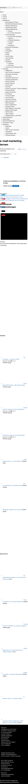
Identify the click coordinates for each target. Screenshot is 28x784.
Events (5, 17)
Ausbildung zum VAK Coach (8, 729)
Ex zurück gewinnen (6, 732)
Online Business (10, 35)
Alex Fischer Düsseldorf (12, 72)
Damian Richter (10, 81)
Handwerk (8, 61)
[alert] (14, 228)
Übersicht (3, 727)
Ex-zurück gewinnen (14, 33)
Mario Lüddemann (11, 105)
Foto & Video (9, 56)
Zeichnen (11, 65)
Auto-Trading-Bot (6, 743)
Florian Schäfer (10, 96)
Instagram (11, 45)
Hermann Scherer (10, 99)
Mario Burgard (9, 103)
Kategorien (6, 20)
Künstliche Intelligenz (11, 47)
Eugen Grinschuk (10, 92)
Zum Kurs (16, 186)
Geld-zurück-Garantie (12, 130)
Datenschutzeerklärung (7, 774)
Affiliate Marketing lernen (8, 753)
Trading (7, 49)
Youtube (10, 42)
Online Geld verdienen (15, 36)
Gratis (7, 128)
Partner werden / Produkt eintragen (10, 756)
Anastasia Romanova (11, 78)
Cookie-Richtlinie (5, 776)
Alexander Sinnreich (11, 74)
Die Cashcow (4, 739)
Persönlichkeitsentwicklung (13, 24)
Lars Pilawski (9, 97)
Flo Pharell (8, 94)
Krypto (7, 52)
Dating (10, 31)
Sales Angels (9, 113)
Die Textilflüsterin (5, 770)
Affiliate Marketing (14, 40)
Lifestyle (10, 63)
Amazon (10, 38)
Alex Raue (8, 76)
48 (23, 149)
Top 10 (5, 18)
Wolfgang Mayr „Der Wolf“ (13, 115)
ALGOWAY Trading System (8, 730)
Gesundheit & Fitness (11, 22)
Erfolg (7, 54)
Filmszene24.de (5, 763)
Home (4, 15)
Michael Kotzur (9, 106)
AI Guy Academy (5, 745)
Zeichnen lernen (5, 740)
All (26, 149)
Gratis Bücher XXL (10, 133)
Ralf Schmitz (9, 112)
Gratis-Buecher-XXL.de (7, 762)
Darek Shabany (10, 83)
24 (21, 149)
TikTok (10, 43)
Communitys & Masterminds (14, 67)
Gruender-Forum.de (6, 765)
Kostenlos (6, 124)
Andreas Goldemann (11, 79)
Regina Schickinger (11, 110)
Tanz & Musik (9, 58)
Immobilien (8, 51)
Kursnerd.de (4, 767)
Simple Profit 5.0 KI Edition (8, 742)
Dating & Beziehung (11, 29)
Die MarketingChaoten (7, 768)
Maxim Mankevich (11, 101)
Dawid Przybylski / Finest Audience (16, 88)
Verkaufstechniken (11, 27)
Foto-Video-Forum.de (7, 760)
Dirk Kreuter (9, 85)
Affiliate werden (10, 135)
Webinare (8, 126)
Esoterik (7, 60)
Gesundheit (6, 119)
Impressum (4, 772)
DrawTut (8, 87)
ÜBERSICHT (9, 70)
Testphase (8, 131)
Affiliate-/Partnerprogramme (9, 754)
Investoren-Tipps (8, 122)
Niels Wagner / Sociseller (13, 108)
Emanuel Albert (10, 90)
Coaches (5, 69)
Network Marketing (11, 26)
